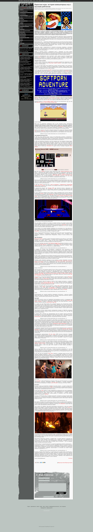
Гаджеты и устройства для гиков (26, 16)
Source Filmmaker (54, 382)
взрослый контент (58, 8)
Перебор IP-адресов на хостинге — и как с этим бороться (26, 74)
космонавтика (23, 36)
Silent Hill (69, 276)
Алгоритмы (22, 43)
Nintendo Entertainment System (66, 171)
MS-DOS (67, 70)
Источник (70, 458)
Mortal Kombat (49, 302)
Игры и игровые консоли (67, 8)
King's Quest (51, 194)
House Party (50, 353)
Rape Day (46, 394)
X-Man (48, 99)
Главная (21, 0)
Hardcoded (52, 287)
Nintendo (43, 171)
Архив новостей (26, 0)
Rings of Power (59, 244)
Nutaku (51, 386)
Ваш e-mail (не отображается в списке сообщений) (58, 480)
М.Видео (36, 9)
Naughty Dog (57, 243)
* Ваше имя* (52, 478)
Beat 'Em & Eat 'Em (40, 102)
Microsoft (40, 0)
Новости (21, 9)
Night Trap (54, 302)
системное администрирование (26, 25)
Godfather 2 (37, 277)
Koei (35, 130)
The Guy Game (52, 334)
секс (56, 9)
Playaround (61, 126)
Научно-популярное (24, 15)
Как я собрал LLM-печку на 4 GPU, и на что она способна (26, 64)
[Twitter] (41, 462)
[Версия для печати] (61, 462)
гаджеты (21, 22)
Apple (37, 0)
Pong (50, 62)
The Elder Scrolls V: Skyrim (39, 274)
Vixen (71, 185)
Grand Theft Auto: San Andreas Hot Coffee (53, 273)
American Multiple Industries (48, 101)
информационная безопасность (26, 12)
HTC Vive (55, 288)
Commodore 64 (49, 145)
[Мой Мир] (44, 462)
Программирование (24, 11)
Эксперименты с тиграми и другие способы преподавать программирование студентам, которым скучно (26, 58)
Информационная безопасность (48, 0)
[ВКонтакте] (40, 462)
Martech (41, 184)
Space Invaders (54, 62)
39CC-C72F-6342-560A (24, 51)
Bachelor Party (54, 102)
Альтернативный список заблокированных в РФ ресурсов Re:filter (26, 77)
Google (34, 0)
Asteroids (59, 62)
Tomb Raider (41, 273)
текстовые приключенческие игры (47, 283)
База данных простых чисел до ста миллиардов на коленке (26, 71)
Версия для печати (68, 462)
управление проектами (24, 26)
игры (62, 8)
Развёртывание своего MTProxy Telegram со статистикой (26, 87)
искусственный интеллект (25, 30)
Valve (42, 390)
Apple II (58, 97)
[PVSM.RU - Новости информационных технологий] (26, 5)
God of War (64, 224)
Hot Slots (62, 174)
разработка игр (52, 9)
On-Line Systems (52, 97)
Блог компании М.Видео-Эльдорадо (49, 8)
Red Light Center (59, 260)
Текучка (21, 18)
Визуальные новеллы (39, 238)
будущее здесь (23, 33)
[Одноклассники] (43, 462)
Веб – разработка (58, 0)
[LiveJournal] (45, 462)
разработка (22, 29)
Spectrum (43, 185)
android (21, 23)
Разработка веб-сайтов (24, 37)
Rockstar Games (38, 316)
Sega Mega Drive (43, 244)
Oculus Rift (50, 288)
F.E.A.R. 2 (69, 407)
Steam (58, 285)
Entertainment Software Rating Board (59, 323)
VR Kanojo (65, 289)
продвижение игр (47, 9)
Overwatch (38, 380)
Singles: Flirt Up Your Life (67, 260)
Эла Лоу (41, 193)
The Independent (62, 403)
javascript (22, 19)
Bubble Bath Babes (56, 174)
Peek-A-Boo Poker (68, 174)
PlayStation (64, 328)
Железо (21, 40)
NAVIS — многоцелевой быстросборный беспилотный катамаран (25, 61)
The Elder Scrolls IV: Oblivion (66, 273)
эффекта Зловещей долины (40, 342)
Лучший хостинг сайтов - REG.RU (26, 48)
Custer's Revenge (47, 102)
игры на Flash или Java (48, 282)
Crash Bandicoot (51, 243)
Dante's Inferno (46, 278)
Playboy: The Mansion (39, 261)
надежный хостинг (26, 94)
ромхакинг (39, 275)
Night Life (43, 130)
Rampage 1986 (51, 188)
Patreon (44, 286)
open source (22, 32)
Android (31, 0)
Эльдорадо (59, 9)
